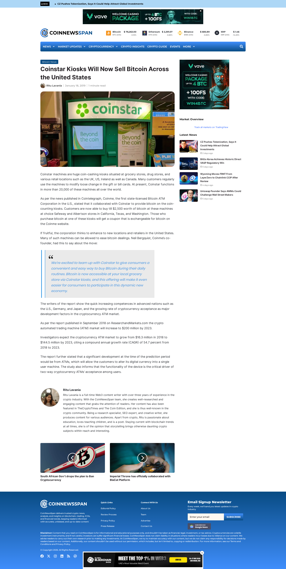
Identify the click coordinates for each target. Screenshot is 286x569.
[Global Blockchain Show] (143, 560)
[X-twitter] (48, 556)
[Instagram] (55, 556)
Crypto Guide (157, 46)
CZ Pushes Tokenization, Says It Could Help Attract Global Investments (100, 3)
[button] (107, 503)
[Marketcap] (75, 556)
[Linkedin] (62, 556)
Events (175, 46)
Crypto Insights (132, 46)
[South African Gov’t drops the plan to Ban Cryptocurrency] (72, 458)
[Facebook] (42, 556)
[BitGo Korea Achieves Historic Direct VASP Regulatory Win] (189, 163)
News (47, 46)
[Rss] (68, 556)
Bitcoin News (49, 62)
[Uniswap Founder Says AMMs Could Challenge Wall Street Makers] (189, 195)
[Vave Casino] (143, 16)
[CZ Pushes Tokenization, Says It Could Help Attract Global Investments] (189, 146)
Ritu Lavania (54, 85)
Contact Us (146, 526)
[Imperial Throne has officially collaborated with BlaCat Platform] (142, 458)
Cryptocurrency (101, 46)
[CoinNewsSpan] (66, 32)
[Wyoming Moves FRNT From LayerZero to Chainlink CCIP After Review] (189, 178)
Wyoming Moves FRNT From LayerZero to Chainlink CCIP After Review (219, 177)
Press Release (107, 526)
